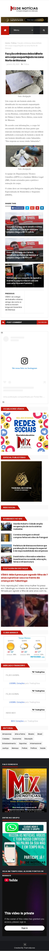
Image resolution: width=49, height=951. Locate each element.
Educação (28, 739)
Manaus (15, 748)
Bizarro (31, 734)
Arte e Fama (20, 734)
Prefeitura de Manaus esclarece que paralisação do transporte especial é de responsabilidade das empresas (30, 548)
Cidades (5, 739)
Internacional (35, 743)
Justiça (5, 748)
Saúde (42, 748)
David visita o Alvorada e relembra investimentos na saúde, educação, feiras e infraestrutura (30, 559)
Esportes (23, 743)
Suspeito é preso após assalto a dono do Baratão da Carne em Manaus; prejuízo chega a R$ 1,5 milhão (24, 229)
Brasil (40, 734)
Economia (17, 739)
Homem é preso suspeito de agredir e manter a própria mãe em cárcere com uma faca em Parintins (24, 281)
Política (34, 748)
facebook (42, 322)
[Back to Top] (24, 944)
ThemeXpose (29, 948)
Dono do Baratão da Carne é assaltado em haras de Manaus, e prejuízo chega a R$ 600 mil (22, 255)
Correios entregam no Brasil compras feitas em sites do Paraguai (30, 536)
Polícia (13, 43)
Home (7, 43)
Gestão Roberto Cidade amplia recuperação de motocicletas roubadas (28, 526)
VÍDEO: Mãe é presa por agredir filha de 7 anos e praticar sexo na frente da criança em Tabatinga (24, 577)
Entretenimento (9, 743)
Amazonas (6, 734)
